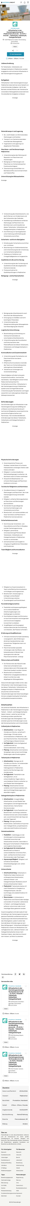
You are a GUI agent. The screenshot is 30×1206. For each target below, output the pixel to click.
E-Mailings (4, 1168)
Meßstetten (24, 1096)
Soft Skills (3, 1185)
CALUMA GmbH (15, 28)
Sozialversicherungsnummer (8, 1193)
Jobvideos (4, 1165)
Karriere (3, 1188)
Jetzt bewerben (16, 54)
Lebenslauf (19, 1160)
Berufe (18, 1157)
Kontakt (18, 1196)
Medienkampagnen (6, 1170)
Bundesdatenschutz (21, 1188)
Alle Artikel (4, 1196)
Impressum (19, 1193)
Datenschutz (19, 1185)
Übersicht (3, 1152)
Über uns (18, 1180)
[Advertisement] (15, 114)
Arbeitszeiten (19, 1170)
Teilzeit (15, 46)
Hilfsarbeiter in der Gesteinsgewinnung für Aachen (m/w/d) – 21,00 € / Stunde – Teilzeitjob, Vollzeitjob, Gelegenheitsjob (16, 993)
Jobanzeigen (4, 1157)
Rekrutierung (4, 1182)
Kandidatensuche (5, 1154)
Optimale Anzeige (5, 1180)
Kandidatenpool (5, 1160)
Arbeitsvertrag (20, 1165)
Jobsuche (18, 1154)
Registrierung (19, 1177)
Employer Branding (6, 1162)
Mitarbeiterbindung (6, 1190)
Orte (17, 1182)
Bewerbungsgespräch (7, 1177)
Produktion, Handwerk (14, 986)
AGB (17, 1190)
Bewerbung (19, 1162)
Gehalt (18, 1168)
